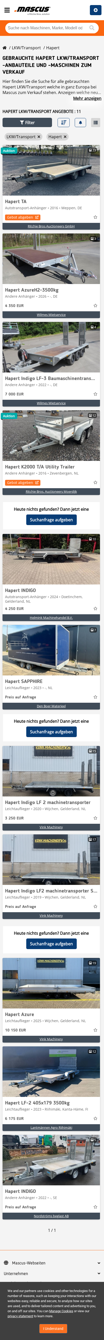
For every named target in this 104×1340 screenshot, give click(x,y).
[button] (27, 122)
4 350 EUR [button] (14, 306)
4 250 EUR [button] (14, 609)
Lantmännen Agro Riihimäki (51, 1127)
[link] (51, 170)
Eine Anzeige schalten (95, 10)
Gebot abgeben (20, 217)
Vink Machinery (51, 827)
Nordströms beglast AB (51, 1216)
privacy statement (20, 1316)
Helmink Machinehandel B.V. (51, 617)
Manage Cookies (61, 1311)
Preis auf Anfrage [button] (20, 697)
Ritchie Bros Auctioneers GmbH (51, 226)
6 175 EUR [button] (14, 1119)
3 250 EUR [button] (14, 818)
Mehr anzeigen (87, 98)
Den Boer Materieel (51, 706)
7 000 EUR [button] (14, 394)
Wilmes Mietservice (51, 314)
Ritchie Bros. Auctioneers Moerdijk (51, 491)
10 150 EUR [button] (15, 1030)
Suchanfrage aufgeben (51, 520)
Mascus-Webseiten (28, 1263)
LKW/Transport (26, 48)
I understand (53, 1329)
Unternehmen (16, 1274)
